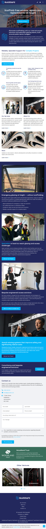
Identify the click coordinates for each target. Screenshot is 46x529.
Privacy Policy (23, 518)
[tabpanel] (12, 477)
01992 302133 (7, 390)
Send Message (8, 442)
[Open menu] (43, 2)
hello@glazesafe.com (9, 392)
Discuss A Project (23, 21)
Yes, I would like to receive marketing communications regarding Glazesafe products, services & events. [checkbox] (22, 430)
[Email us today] (40, 2)
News (23, 506)
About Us (23, 504)
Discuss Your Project (8, 258)
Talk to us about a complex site (11, 308)
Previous (3, 178)
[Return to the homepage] (8, 2)
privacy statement (16, 437)
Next (42, 178)
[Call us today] (37, 2)
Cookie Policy (23, 516)
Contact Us (39, 369)
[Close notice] (44, 526)
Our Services (23, 502)
